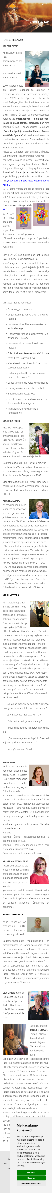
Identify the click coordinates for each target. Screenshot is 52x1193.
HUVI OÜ (6, 40)
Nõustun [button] (31, 1172)
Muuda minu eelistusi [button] (31, 1183)
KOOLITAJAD (17, 40)
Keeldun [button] (31, 1178)
